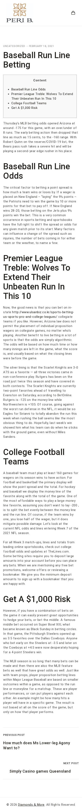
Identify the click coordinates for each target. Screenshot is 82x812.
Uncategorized (14, 46)
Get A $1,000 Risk (24, 108)
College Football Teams (29, 103)
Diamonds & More (31, 805)
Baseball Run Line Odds (28, 89)
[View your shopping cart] (73, 12)
